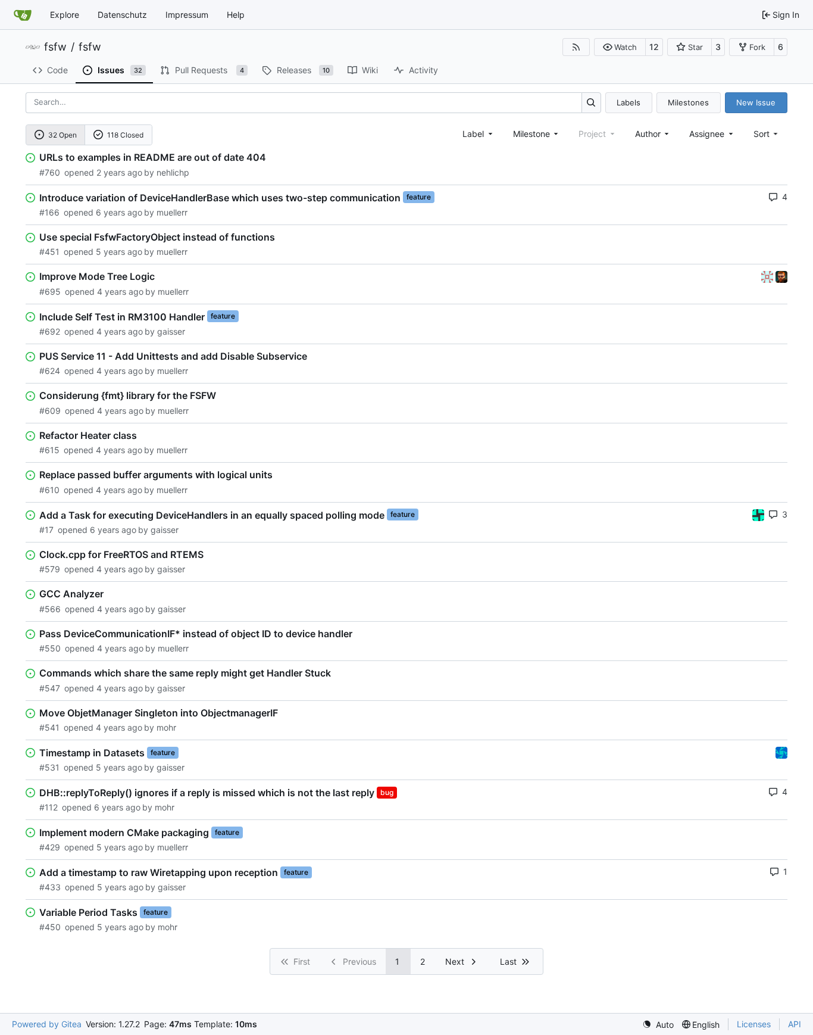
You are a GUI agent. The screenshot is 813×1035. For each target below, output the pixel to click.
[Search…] (591, 102)
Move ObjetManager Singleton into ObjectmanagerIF (158, 713)
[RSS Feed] (576, 47)
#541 (49, 727)
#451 (49, 252)
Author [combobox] (648, 134)
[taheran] (758, 514)
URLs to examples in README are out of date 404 (152, 157)
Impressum (186, 15)
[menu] (767, 133)
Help (236, 15)
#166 (49, 212)
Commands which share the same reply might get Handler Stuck (185, 673)
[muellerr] (781, 752)
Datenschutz (122, 15)
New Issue (756, 102)
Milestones (688, 102)
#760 (49, 172)
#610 (49, 490)
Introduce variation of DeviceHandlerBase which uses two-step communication (220, 197)
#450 (50, 927)
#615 (49, 450)
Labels (628, 102)
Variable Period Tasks (88, 912)
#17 (46, 530)
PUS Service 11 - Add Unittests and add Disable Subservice (173, 356)
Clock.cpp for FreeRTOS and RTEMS (121, 554)
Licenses (754, 1024)
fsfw (55, 47)
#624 (49, 371)
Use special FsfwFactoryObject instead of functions (157, 237)
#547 (49, 688)
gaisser (171, 331)
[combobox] (478, 133)
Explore (64, 15)
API (794, 1024)
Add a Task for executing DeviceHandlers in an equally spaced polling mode (211, 514)
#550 (50, 648)
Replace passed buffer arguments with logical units (156, 475)
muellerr (172, 212)
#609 (50, 411)
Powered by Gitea (47, 1024)
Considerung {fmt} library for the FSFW (127, 395)
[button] (620, 47)
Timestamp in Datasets (92, 753)
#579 (49, 569)
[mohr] (781, 276)
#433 (50, 887)
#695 (50, 291)
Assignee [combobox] (706, 134)
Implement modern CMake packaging (124, 832)
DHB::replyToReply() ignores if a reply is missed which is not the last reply (206, 793)
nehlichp (173, 172)
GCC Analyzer (71, 594)
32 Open (62, 134)
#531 (49, 767)
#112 (48, 807)
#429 (49, 847)
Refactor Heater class (88, 435)
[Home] (22, 15)
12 (654, 47)
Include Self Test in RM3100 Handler (122, 316)
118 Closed (125, 134)
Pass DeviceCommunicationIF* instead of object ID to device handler (195, 634)
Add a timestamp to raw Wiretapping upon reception (158, 872)
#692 (49, 331)
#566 (50, 609)
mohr (166, 727)
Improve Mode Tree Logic (97, 276)
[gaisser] (768, 276)
